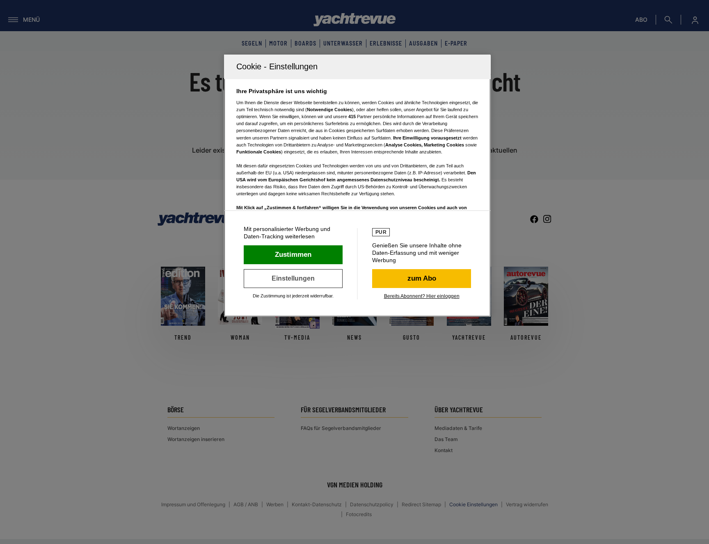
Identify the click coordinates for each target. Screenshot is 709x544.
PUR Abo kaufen (421, 278)
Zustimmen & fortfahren (293, 254)
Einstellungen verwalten (293, 278)
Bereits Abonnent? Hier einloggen (422, 296)
